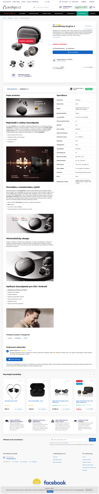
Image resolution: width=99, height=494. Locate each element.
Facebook (25, 461)
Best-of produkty (57, 462)
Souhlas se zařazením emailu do (59, 442)
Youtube (16, 461)
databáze (66, 442)
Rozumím (50, 491)
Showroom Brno (7, 1)
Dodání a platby (16, 1)
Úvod (4, 18)
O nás (83, 456)
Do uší (16, 18)
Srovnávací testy (57, 459)
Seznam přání (75, 1)
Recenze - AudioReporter (33, 1)
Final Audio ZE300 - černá (36, 401)
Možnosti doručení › (61, 60)
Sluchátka (10, 18)
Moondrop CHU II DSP (11, 401)
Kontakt (23, 1)
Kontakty (84, 470)
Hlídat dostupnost (60, 48)
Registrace (83, 1)
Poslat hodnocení (15, 359)
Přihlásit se (91, 1)
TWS (25, 338)
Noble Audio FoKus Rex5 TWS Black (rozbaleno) (84, 401)
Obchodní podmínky (87, 464)
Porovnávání (65, 1)
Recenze (55, 456)
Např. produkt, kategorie (42, 7)
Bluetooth (18, 338)
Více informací (80, 490)
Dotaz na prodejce (73, 52)
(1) (57, 24)
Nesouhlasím (89, 490)
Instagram (34, 461)
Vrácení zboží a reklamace (89, 467)
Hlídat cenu (71, 48)
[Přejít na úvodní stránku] (12, 7)
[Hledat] (34, 7)
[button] (41, 41)
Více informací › (57, 37)
